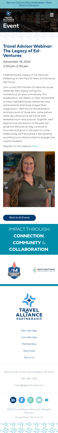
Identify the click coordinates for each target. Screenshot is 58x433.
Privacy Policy (22, 417)
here (35, 146)
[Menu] (52, 15)
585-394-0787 (29, 379)
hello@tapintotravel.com (29, 385)
